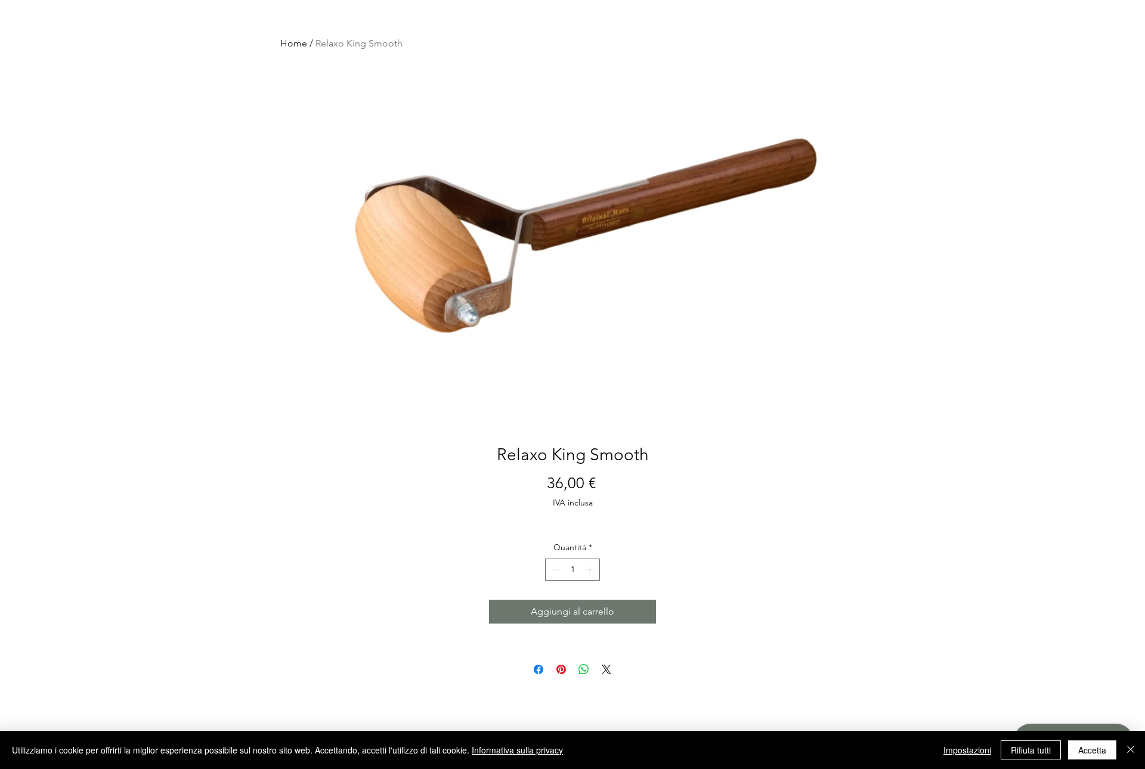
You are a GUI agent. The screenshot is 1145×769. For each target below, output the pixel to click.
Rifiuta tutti (1031, 750)
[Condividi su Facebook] (538, 669)
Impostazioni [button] (967, 750)
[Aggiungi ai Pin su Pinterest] (561, 669)
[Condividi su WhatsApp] (584, 669)
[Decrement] (554, 569)
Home (293, 43)
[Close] (1131, 749)
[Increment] (590, 569)
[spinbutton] (572, 569)
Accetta (1092, 750)
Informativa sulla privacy (517, 750)
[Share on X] (606, 669)
